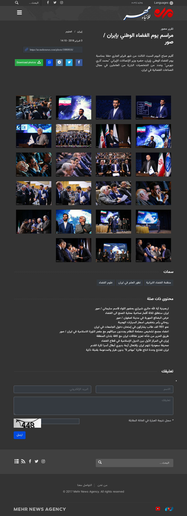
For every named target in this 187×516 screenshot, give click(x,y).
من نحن (102, 485)
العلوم (69, 32)
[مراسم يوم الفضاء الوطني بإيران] (153, 107)
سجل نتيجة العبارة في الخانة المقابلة (151, 421)
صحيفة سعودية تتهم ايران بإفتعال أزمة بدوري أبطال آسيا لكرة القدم (130, 345)
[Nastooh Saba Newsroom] (167, 509)
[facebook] (30, 462)
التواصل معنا (84, 485)
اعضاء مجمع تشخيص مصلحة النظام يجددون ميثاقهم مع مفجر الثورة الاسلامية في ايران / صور (114, 331)
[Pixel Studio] (155, 509)
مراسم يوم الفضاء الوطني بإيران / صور (138, 38)
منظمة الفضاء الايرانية (158, 282)
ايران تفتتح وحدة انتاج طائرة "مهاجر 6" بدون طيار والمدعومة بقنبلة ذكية (127, 350)
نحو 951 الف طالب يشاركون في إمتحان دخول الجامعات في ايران (131, 327)
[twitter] (36, 462)
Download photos (27, 63)
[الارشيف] (16, 462)
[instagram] (43, 462)
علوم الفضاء (106, 282)
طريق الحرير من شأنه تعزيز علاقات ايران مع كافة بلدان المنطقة (132, 336)
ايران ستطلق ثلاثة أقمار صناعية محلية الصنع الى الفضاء (137, 313)
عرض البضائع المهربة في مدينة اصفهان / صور (142, 318)
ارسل (20, 435)
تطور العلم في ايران (129, 282)
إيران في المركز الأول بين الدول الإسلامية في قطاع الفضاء (135, 341)
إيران (79, 32)
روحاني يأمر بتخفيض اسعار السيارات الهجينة (143, 322)
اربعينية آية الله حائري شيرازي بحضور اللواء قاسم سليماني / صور (132, 308)
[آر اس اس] (23, 462)
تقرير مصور (167, 29)
